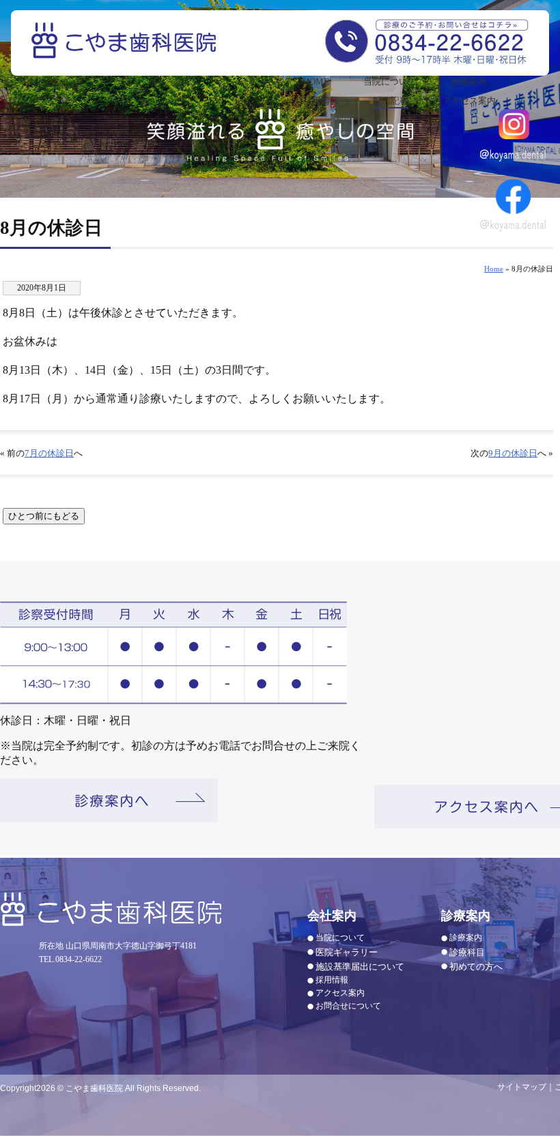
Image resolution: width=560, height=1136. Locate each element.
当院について (390, 81)
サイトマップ (521, 1087)
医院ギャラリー (347, 952)
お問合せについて (348, 1006)
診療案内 (468, 81)
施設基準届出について (360, 966)
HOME (316, 81)
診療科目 (467, 952)
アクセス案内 (469, 100)
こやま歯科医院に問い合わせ (426, 40)
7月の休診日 (49, 453)
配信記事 (390, 100)
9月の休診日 (512, 453)
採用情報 (321, 100)
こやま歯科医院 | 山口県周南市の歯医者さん (125, 50)
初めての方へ (476, 966)
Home (493, 269)
